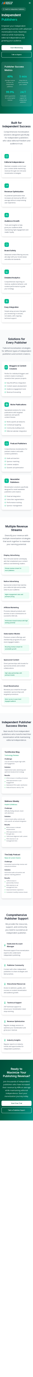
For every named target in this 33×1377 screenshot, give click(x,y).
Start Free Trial (16, 1103)
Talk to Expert (16, 55)
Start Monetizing (16, 48)
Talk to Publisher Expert (16, 1110)
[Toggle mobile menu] (30, 3)
